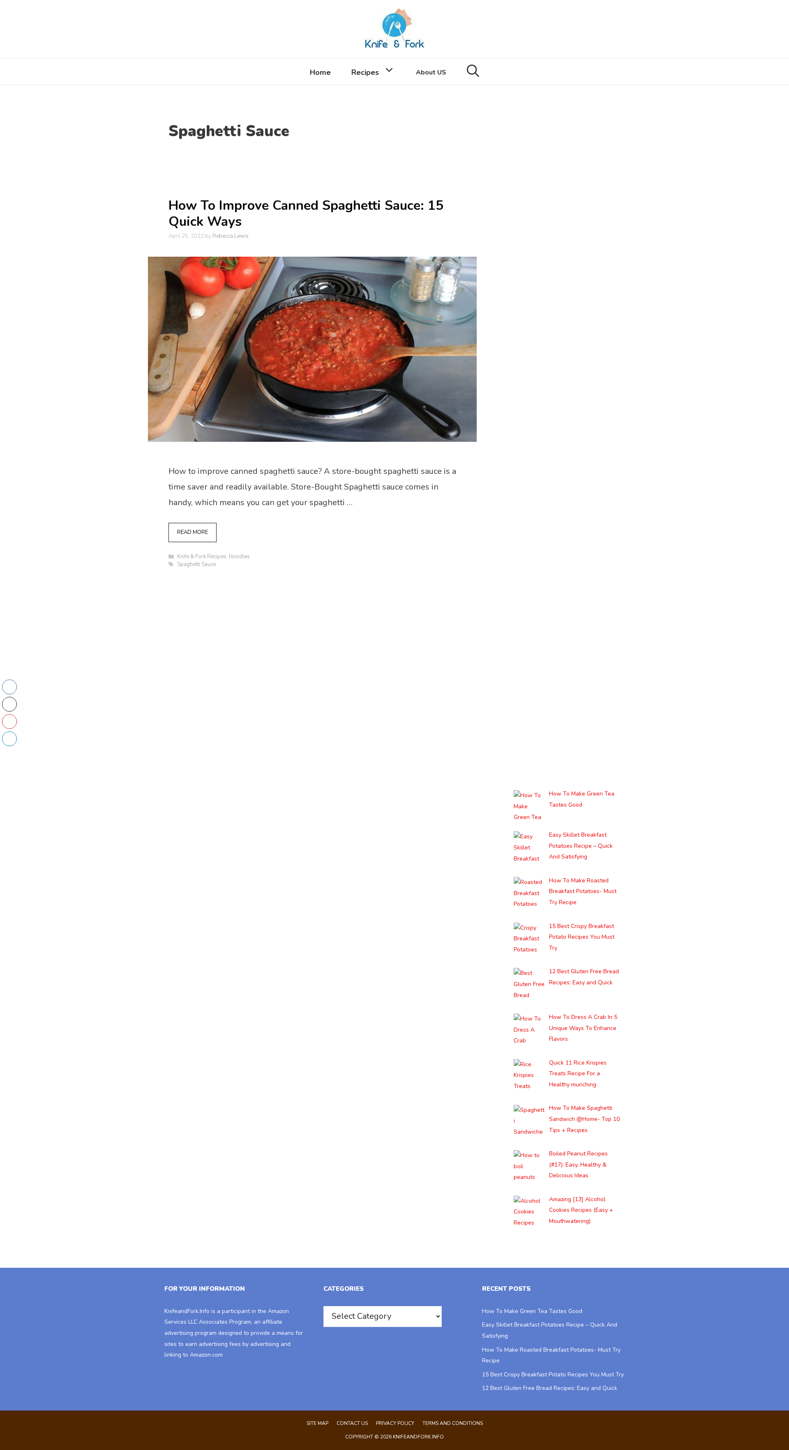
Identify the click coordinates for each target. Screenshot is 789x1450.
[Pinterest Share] (9, 721)
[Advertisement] (567, 303)
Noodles (239, 556)
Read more (192, 532)
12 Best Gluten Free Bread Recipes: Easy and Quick (549, 1388)
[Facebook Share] (9, 687)
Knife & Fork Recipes (201, 556)
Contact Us (352, 1423)
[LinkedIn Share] (9, 738)
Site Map (317, 1423)
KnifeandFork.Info (187, 1311)
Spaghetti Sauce (196, 564)
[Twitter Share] (9, 704)
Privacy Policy (395, 1423)
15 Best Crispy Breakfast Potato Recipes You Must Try (553, 1374)
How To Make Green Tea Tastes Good (532, 1311)
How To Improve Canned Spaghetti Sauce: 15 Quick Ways (305, 213)
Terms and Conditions (452, 1423)
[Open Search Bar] (473, 71)
